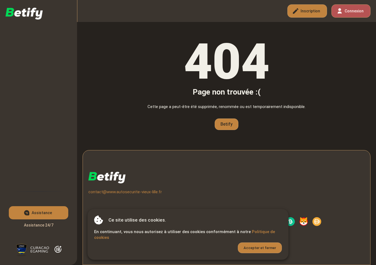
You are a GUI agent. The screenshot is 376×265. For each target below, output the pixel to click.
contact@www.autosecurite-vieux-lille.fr (125, 191)
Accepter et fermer (260, 248)
